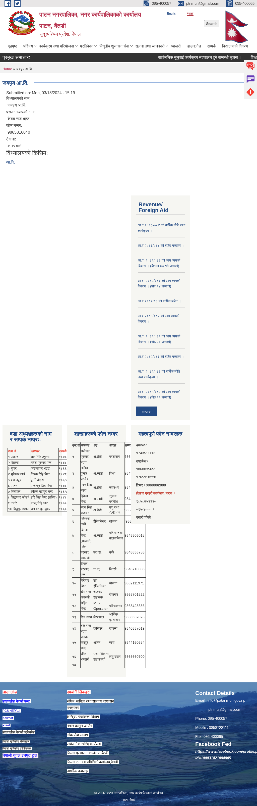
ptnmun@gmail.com (224, 709)
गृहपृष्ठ (12, 46)
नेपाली (190, 13)
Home (7, 69)
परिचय (28, 46)
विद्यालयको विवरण (235, 46)
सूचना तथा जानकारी (150, 46)
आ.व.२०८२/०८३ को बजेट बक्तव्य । (161, 357)
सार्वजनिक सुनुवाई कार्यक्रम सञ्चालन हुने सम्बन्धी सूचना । (191, 57)
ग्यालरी (176, 46)
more (146, 411)
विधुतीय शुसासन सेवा (114, 46)
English (172, 13)
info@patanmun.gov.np (226, 700)
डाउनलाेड (194, 46)
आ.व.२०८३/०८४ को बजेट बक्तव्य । (161, 245)
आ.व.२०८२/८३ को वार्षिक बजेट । (159, 301)
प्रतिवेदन (86, 46)
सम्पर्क (211, 46)
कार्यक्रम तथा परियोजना (56, 46)
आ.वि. (10, 162)
